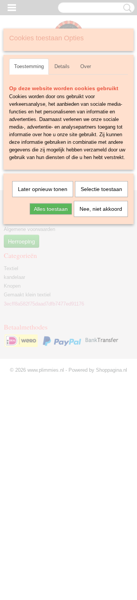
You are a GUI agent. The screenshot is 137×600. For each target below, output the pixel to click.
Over (85, 66)
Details (62, 66)
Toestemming (29, 66)
